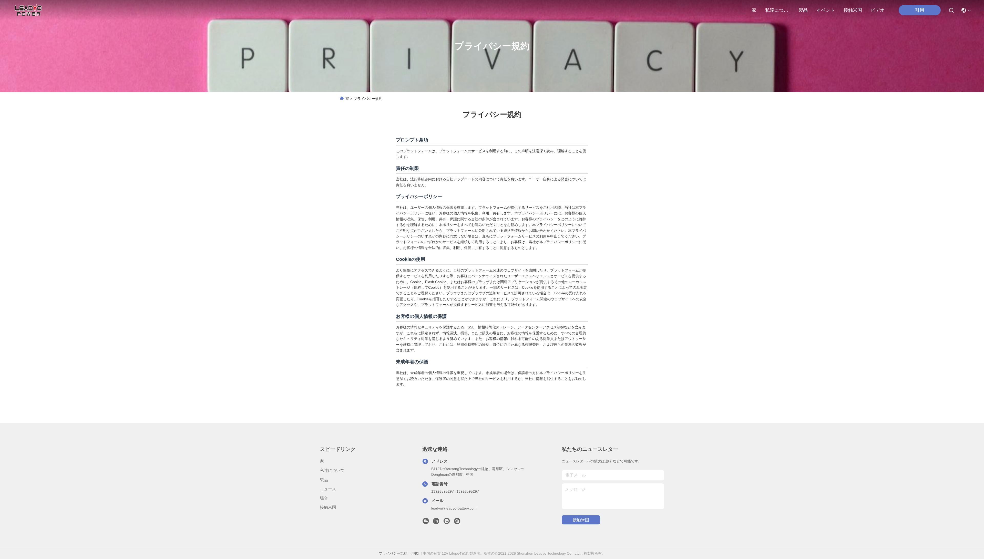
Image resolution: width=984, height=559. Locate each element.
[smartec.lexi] (457, 522)
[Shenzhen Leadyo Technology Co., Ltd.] (28, 10)
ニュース (328, 489)
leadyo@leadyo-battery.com (454, 508)
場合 (324, 498)
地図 (415, 553)
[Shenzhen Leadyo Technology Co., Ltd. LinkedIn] (436, 522)
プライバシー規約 (393, 553)
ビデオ (878, 10)
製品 (803, 10)
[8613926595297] (446, 522)
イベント (825, 10)
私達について (777, 10)
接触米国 (853, 10)
